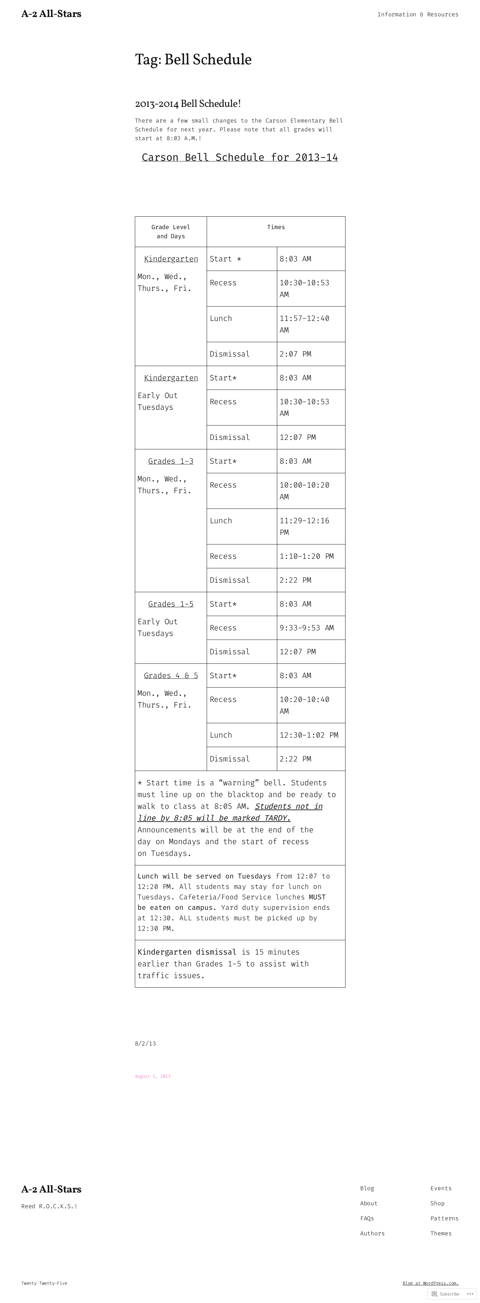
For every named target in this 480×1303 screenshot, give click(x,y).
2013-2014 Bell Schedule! (188, 104)
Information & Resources (418, 14)
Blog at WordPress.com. (431, 1283)
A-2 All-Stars (51, 14)
